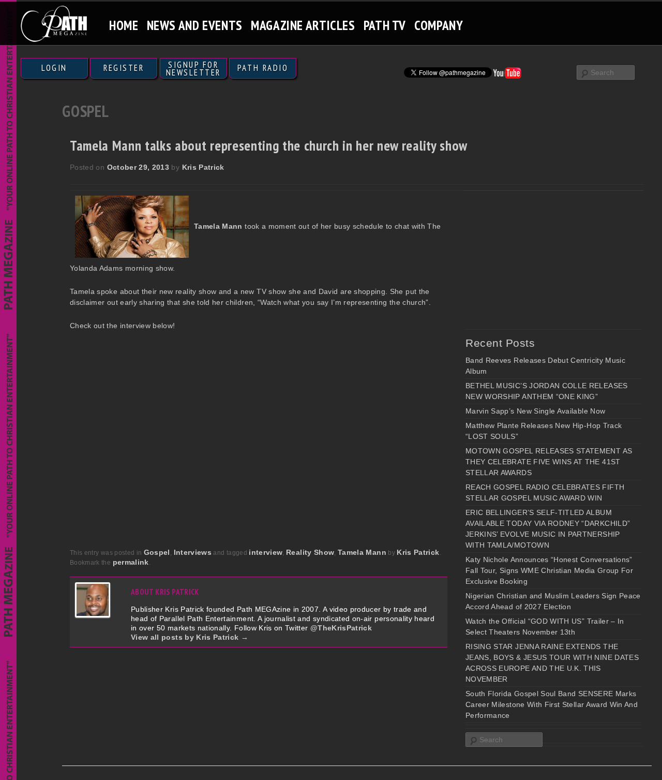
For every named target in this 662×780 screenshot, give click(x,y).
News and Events (195, 25)
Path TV (385, 25)
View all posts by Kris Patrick (189, 637)
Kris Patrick (203, 167)
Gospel (157, 552)
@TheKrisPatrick (341, 628)
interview (265, 552)
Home (124, 25)
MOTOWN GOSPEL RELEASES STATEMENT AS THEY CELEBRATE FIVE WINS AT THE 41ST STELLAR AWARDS (548, 462)
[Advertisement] (543, 260)
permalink (131, 562)
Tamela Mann (362, 552)
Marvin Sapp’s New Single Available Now (535, 411)
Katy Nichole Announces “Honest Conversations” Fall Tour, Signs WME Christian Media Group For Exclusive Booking (549, 570)
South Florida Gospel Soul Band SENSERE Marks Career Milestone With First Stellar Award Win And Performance (551, 704)
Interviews (193, 552)
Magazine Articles (303, 25)
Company (438, 25)
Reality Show (310, 552)
